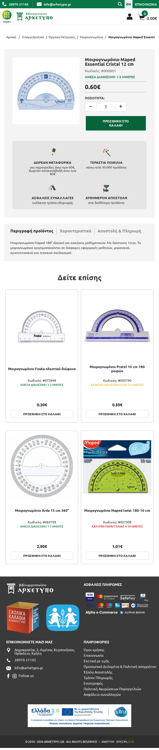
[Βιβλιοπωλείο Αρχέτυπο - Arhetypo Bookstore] (34, 16)
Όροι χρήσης (94, 649)
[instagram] (14, 676)
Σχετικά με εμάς (96, 661)
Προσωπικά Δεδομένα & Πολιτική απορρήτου (120, 666)
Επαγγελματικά (33, 36)
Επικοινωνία (94, 655)
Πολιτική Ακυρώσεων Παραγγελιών (112, 688)
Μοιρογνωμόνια (91, 36)
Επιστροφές (93, 683)
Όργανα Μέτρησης (62, 36)
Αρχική (11, 36)
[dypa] (79, 715)
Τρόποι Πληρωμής (98, 677)
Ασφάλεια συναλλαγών (102, 694)
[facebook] (8, 676)
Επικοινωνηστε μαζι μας (29, 642)
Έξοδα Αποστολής (98, 672)
